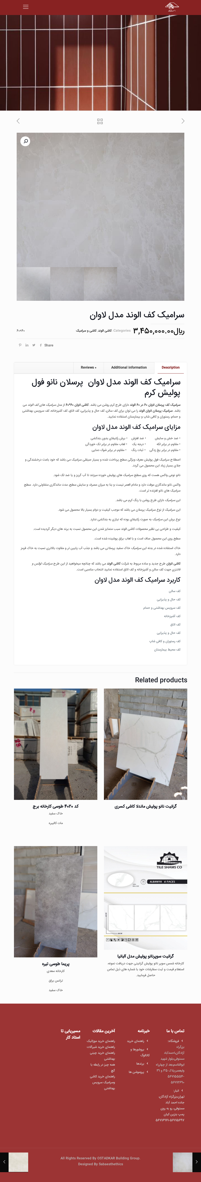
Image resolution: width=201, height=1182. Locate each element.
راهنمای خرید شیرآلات (101, 1047)
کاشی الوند (105, 330)
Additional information (129, 367)
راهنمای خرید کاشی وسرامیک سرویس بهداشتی (102, 1082)
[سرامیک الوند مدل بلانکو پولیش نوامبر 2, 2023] (4, 1162)
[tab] (170, 367)
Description (171, 367)
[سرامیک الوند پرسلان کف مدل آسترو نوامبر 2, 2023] (196, 1162)
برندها (140, 1063)
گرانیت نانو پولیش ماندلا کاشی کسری (146, 806)
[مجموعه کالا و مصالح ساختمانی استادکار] (172, 7)
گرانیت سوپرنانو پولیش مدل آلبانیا (145, 956)
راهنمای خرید (135, 1041)
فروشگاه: (173, 1041)
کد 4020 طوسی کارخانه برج (55, 806)
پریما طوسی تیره (55, 964)
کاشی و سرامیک (86, 330)
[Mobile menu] (26, 7)
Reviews (88, 367)
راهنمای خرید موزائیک (101, 1041)
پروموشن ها (136, 1072)
